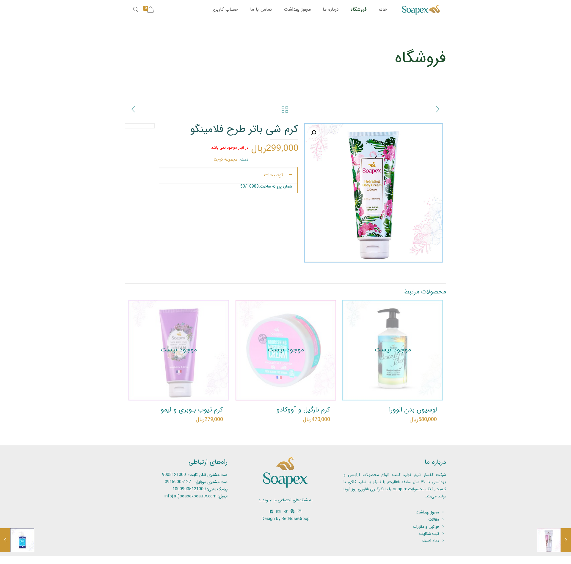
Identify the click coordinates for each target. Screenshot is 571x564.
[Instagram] (299, 511)
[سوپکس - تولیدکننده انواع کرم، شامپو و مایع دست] (421, 9)
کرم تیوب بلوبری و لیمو (192, 410)
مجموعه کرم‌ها (225, 159)
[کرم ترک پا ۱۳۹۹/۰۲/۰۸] (554, 540)
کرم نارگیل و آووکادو (303, 410)
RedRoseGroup (296, 519)
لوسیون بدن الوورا (413, 410)
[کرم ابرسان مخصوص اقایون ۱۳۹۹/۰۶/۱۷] (17, 540)
